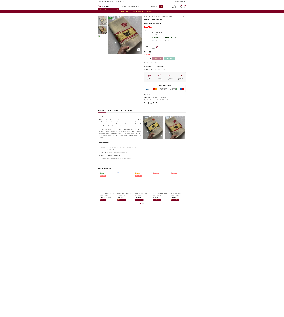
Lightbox (138, 49)
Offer (117, 191)
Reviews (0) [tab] (128, 110)
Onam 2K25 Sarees (161, 100)
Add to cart (158, 58)
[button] (141, 203)
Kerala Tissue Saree (152, 100)
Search (161, 6)
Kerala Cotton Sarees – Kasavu (106, 193)
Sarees (152, 97)
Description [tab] (102, 110)
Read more (101, 199)
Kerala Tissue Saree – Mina (158, 193)
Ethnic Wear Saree (173, 191)
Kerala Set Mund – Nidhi (140, 193)
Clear (153, 48)
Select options (120, 199)
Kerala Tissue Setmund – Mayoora (124, 193)
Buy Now (169, 58)
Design (146, 46)
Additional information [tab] (115, 110)
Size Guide (158, 63)
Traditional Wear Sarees (159, 16)
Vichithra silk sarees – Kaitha (176, 193)
